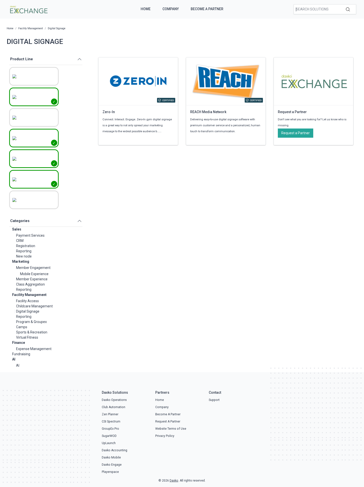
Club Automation (113, 407)
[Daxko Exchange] (28, 9)
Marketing (20, 261)
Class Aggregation (30, 284)
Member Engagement (33, 268)
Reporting (23, 251)
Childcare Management (34, 306)
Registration (25, 246)
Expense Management (34, 349)
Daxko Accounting (114, 450)
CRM (20, 241)
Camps (21, 327)
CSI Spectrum (111, 421)
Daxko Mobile (111, 457)
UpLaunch (109, 443)
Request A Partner (167, 421)
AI (13, 359)
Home (146, 9)
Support (214, 400)
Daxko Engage (112, 464)
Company (170, 9)
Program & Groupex (31, 322)
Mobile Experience (34, 274)
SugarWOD (109, 436)
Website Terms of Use (170, 428)
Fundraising (21, 354)
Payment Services (30, 235)
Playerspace (110, 472)
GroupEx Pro (110, 428)
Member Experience (32, 279)
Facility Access (27, 301)
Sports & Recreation (31, 332)
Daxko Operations (114, 400)
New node (24, 256)
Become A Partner (207, 9)
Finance (18, 343)
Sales (16, 229)
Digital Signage (27, 311)
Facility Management (29, 295)
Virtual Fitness (27, 337)
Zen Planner (110, 414)
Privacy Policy (164, 436)
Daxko (174, 480)
